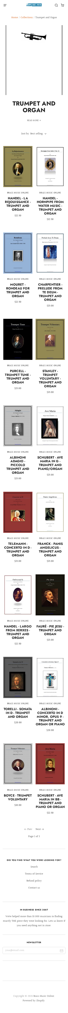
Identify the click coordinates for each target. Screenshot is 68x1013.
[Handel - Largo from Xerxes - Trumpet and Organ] (17, 612)
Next (38, 829)
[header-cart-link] (62, 5)
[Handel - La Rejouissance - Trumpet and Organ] (17, 184)
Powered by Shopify (34, 1001)
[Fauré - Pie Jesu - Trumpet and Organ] (50, 610)
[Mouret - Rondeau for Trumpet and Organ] (17, 270)
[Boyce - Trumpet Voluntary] (17, 777)
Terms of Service (34, 874)
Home (14, 18)
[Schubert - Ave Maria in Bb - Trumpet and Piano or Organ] (50, 781)
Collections (27, 18)
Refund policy (34, 881)
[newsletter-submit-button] (61, 951)
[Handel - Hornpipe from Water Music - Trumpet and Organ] (50, 186)
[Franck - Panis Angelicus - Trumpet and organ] (50, 530)
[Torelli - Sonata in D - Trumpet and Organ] (17, 693)
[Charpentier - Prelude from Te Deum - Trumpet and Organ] (50, 272)
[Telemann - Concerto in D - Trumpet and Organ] (17, 530)
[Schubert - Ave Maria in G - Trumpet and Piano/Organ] (50, 443)
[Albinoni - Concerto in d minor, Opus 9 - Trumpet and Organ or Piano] (50, 697)
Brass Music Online (43, 996)
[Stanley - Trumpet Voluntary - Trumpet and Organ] (50, 359)
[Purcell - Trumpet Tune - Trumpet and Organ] (17, 357)
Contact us (34, 888)
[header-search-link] (56, 5)
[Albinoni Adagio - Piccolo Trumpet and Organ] (17, 445)
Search (34, 867)
